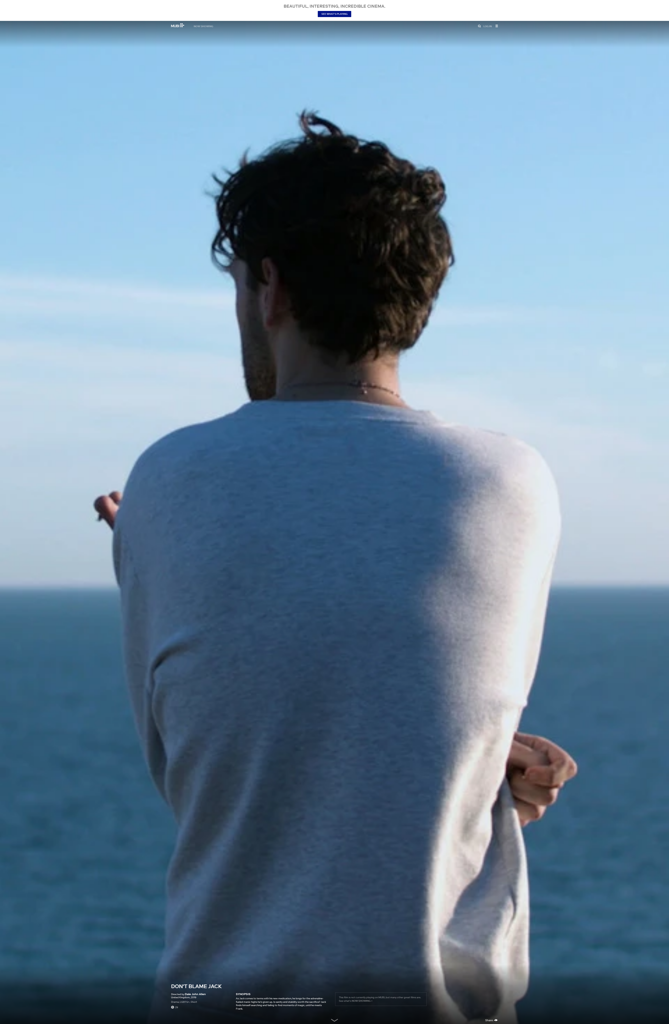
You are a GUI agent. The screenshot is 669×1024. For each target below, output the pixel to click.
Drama (175, 1001)
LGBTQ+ (185, 1001)
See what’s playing (334, 13)
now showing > (362, 1000)
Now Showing (203, 26)
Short (194, 1001)
